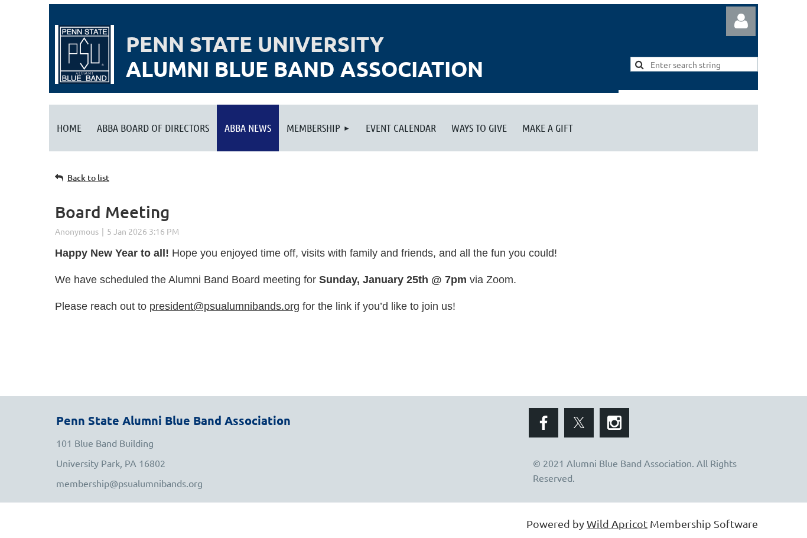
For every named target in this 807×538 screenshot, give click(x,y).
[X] (579, 422)
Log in (741, 21)
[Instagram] (614, 422)
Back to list (88, 177)
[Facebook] (543, 422)
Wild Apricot (617, 523)
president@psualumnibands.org (224, 306)
